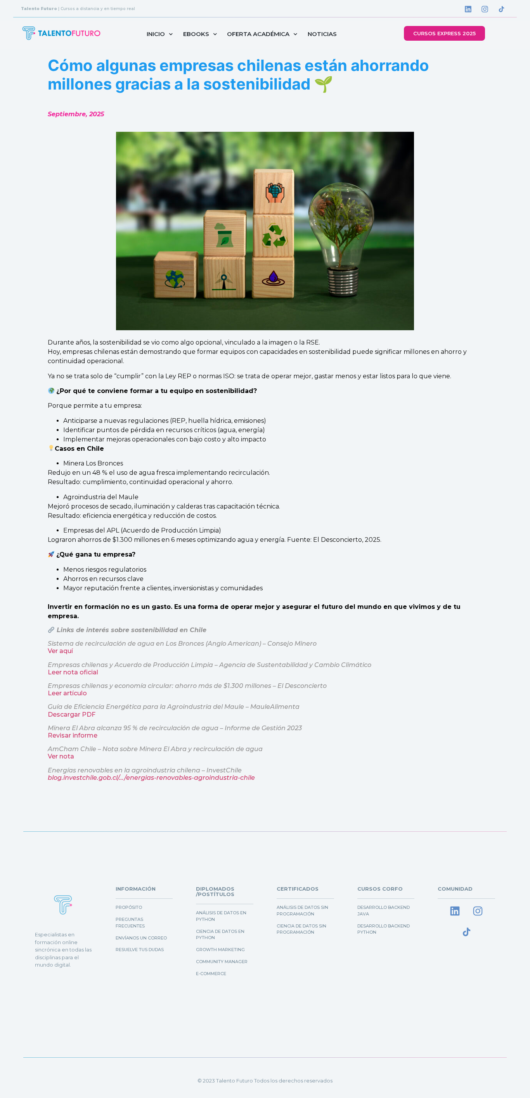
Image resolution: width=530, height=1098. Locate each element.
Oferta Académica (258, 34)
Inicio (156, 34)
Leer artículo (67, 693)
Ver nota (61, 756)
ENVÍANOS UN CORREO (141, 938)
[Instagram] (485, 9)
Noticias (322, 34)
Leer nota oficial (73, 672)
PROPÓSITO (129, 907)
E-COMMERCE (211, 973)
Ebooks (196, 34)
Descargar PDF (71, 714)
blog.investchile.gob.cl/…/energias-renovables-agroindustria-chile (151, 777)
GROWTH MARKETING (220, 949)
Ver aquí (60, 651)
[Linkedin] (468, 9)
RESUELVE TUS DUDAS (140, 949)
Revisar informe (72, 735)
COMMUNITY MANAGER (222, 961)
